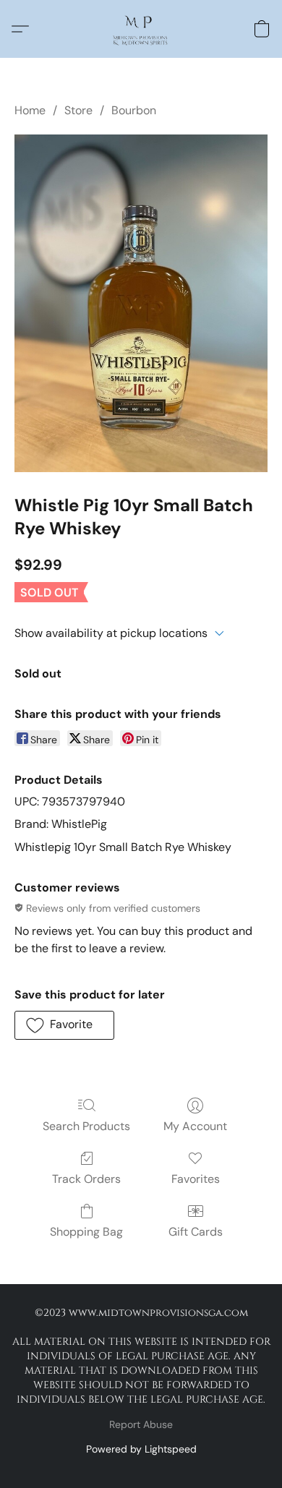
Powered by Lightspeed (141, 1448)
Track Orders (86, 1178)
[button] (140, 29)
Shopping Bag (86, 1231)
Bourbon (133, 110)
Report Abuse (141, 1424)
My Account (195, 1126)
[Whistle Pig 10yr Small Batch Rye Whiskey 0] (141, 303)
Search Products (86, 1126)
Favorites (195, 1178)
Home (30, 110)
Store (78, 110)
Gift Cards (195, 1231)
